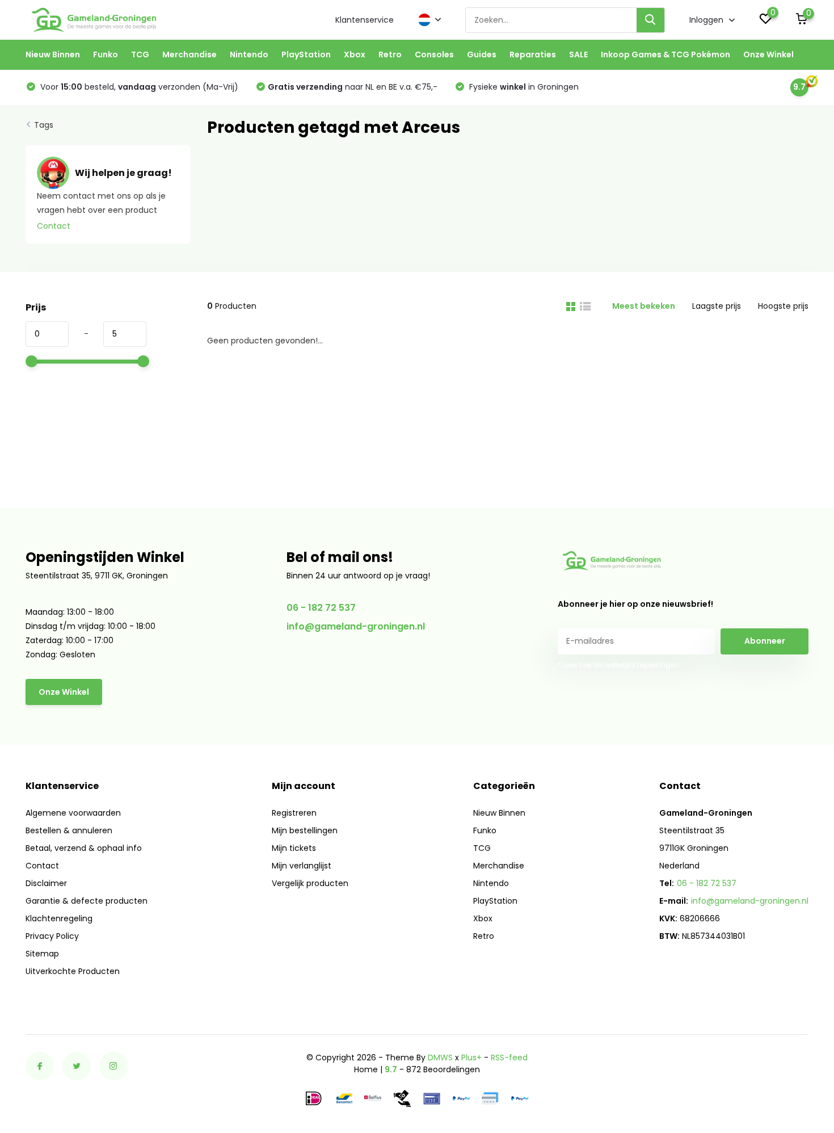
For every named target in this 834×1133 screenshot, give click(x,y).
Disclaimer (46, 883)
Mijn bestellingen (305, 830)
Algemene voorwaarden (73, 813)
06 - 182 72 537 (321, 607)
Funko (105, 54)
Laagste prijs (716, 306)
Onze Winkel (768, 54)
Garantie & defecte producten (87, 901)
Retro (390, 54)
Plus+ (471, 1057)
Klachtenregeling (59, 918)
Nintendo (249, 54)
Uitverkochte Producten (73, 971)
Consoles (434, 54)
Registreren (294, 813)
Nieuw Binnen (53, 54)
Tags (43, 125)
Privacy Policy (52, 936)
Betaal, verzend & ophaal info (84, 848)
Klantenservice (364, 20)
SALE (578, 54)
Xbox (354, 54)
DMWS (440, 1057)
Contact (53, 226)
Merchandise (189, 54)
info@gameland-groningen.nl (356, 626)
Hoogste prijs (783, 306)
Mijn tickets (294, 848)
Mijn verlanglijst (301, 865)
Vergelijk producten (310, 883)
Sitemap (42, 953)
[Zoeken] (651, 20)
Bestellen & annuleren (69, 830)
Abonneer (764, 641)
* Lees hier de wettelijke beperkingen (618, 665)
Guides (481, 54)
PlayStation (306, 54)
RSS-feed (509, 1057)
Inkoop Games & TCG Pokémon (665, 54)
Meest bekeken (643, 306)
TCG (140, 54)
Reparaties (532, 54)
